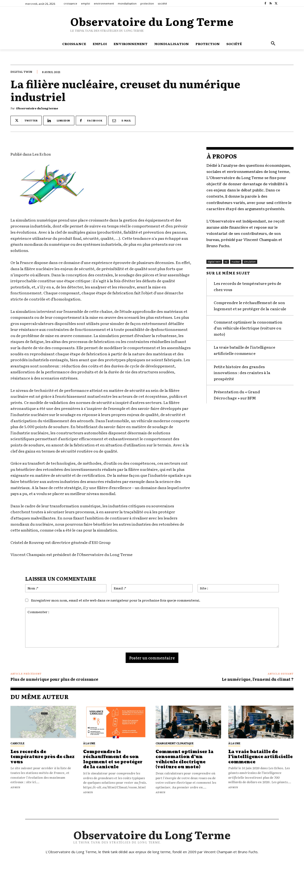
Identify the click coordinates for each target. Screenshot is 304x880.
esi (226, 261)
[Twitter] (276, 3)
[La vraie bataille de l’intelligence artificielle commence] (261, 722)
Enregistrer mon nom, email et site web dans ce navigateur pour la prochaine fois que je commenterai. (115, 600)
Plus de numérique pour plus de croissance (54, 679)
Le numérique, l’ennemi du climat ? (258, 679)
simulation (250, 261)
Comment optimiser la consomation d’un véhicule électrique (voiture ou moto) (248, 328)
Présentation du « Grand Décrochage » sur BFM (237, 395)
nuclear (236, 261)
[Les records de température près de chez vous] (43, 722)
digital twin (21, 71)
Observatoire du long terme (37, 108)
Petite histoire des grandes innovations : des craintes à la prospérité (242, 372)
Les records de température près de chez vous (42, 757)
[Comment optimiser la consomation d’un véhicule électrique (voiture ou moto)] (188, 722)
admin (15, 787)
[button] (273, 43)
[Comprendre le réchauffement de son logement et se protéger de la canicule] (116, 722)
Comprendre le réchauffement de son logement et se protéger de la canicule (250, 305)
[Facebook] (265, 3)
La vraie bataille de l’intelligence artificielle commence (245, 350)
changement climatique (175, 743)
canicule (17, 743)
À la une (89, 743)
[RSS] (270, 3)
